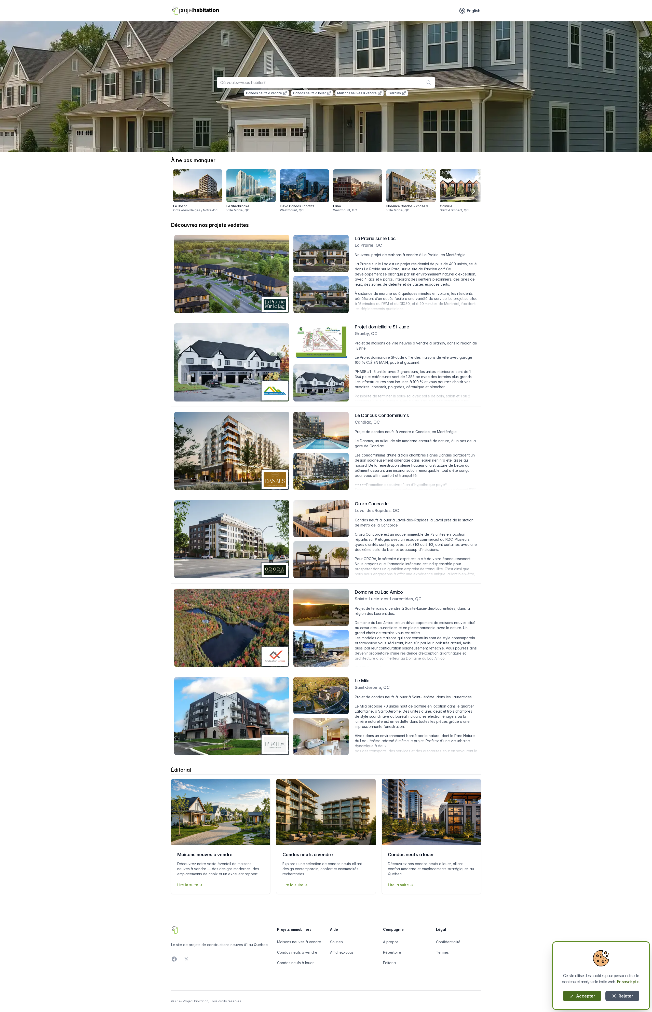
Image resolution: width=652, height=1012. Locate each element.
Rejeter (625, 996)
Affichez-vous (342, 952)
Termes (442, 952)
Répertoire (392, 952)
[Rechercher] (428, 82)
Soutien (336, 942)
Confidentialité (448, 942)
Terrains (394, 93)
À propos (391, 942)
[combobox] (325, 82)
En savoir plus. (628, 981)
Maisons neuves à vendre (357, 93)
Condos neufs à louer (309, 93)
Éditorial (390, 963)
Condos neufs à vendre (264, 93)
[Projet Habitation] (195, 10)
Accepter (585, 996)
